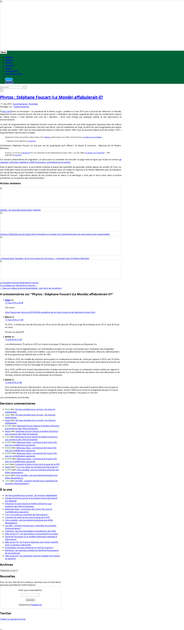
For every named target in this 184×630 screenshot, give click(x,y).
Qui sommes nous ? (14, 74)
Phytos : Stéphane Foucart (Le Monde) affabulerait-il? (51, 97)
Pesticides (9, 65)
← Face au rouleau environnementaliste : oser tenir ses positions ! (31, 288)
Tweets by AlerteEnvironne (12, 619)
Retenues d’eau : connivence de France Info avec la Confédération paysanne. (31, 443)
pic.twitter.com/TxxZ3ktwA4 (92, 137)
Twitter (16, 106)
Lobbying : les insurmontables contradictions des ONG (30, 531)
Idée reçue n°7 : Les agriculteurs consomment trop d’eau (31, 533)
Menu (3, 52)
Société (8, 63)
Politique (9, 57)
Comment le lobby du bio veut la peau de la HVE (37, 464)
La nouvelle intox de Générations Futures (19, 282)
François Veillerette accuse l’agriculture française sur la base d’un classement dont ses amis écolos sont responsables (55, 234)
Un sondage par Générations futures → (18, 285)
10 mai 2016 (17, 155)
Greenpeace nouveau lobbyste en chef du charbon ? (29, 547)
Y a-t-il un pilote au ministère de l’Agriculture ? (37, 467)
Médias (8, 68)
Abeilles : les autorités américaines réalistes (20, 210)
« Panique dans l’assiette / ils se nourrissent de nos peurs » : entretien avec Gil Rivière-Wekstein (44, 258)
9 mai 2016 (32, 141)
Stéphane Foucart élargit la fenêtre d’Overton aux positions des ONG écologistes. (32, 427)
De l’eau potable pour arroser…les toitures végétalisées (31, 495)
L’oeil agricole (11, 71)
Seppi (8, 300)
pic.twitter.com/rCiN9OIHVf (94, 153)
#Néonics (47, 137)
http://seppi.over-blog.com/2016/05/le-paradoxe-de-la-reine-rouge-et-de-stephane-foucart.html (50, 312)
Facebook (24, 106)
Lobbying (9, 60)
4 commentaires (20, 104)
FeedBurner (36, 604)
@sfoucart (26, 153)
